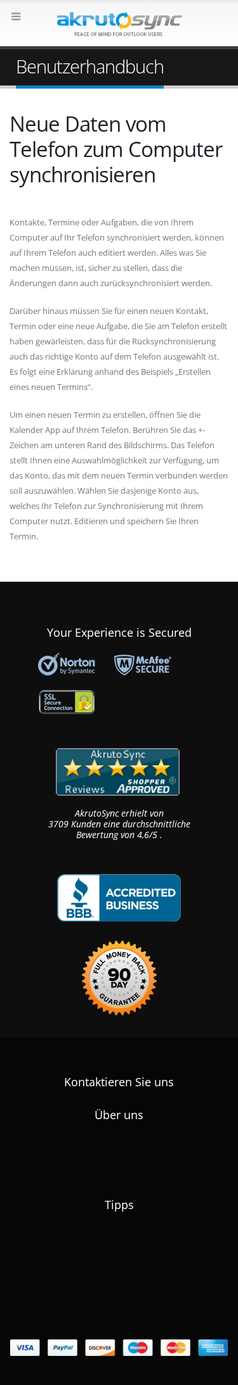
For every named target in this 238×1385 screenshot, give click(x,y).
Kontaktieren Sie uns (119, 1081)
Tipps (119, 1204)
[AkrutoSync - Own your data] (119, 24)
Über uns (119, 1114)
